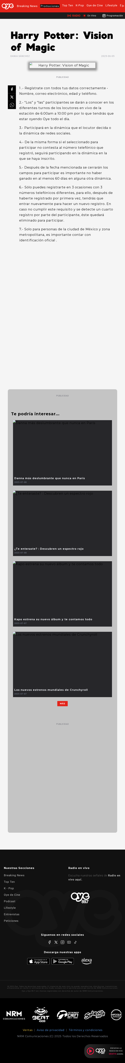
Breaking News (27, 6)
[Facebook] (49, 942)
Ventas (28, 1030)
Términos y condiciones (85, 1030)
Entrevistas (12, 914)
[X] (56, 942)
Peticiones (11, 920)
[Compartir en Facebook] (12, 89)
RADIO (76, 15)
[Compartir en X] (12, 97)
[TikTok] (75, 942)
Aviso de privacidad (50, 1030)
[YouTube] (69, 942)
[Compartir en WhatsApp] (12, 105)
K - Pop (9, 888)
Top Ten (67, 5)
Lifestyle (111, 5)
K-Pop (80, 5)
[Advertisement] (62, 775)
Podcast (9, 901)
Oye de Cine (95, 5)
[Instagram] (62, 942)
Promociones (50, 6)
